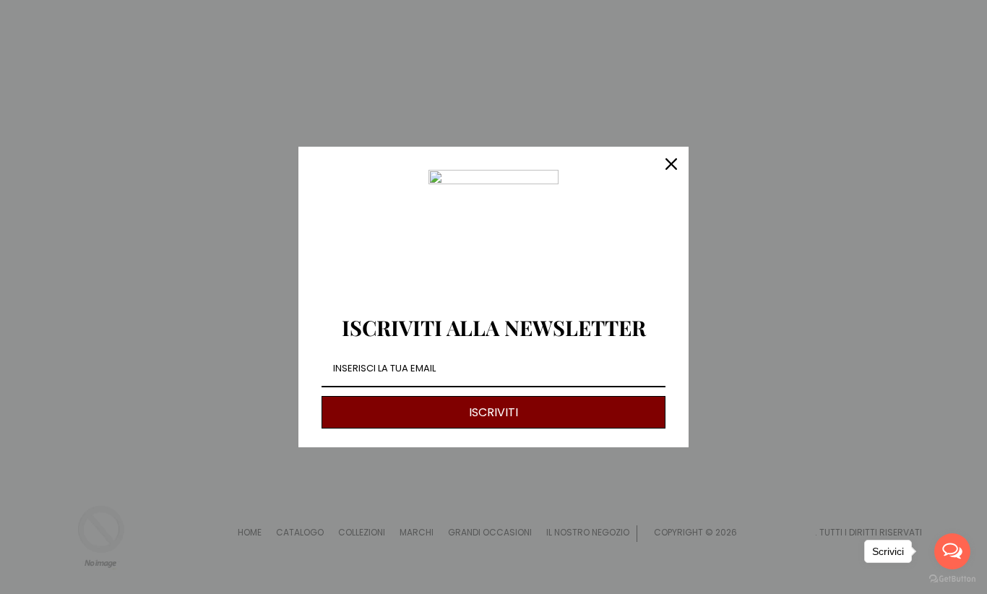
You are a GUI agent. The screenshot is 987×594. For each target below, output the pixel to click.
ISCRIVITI (493, 412)
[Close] (671, 164)
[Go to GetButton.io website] (952, 579)
